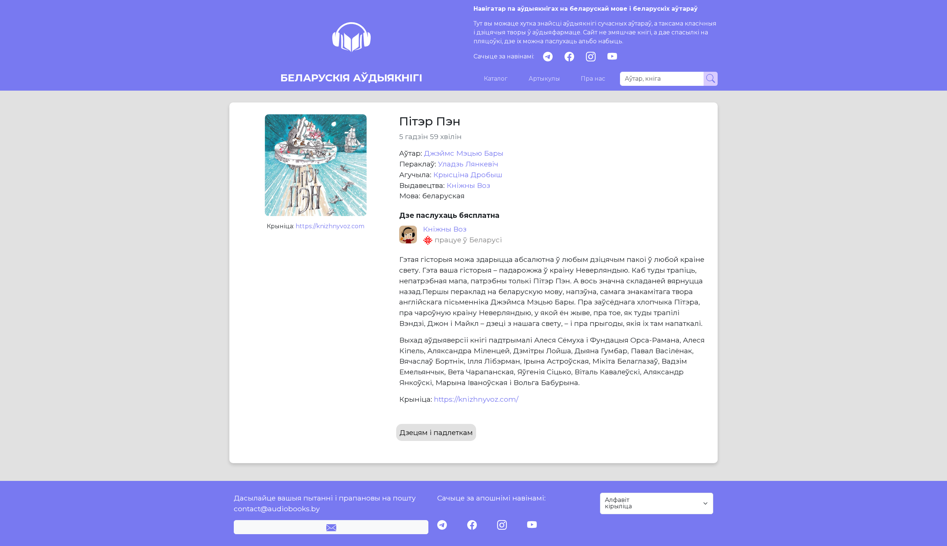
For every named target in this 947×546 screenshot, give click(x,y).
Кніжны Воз (468, 185)
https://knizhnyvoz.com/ (476, 399)
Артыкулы (544, 78)
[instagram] (591, 57)
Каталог (496, 78)
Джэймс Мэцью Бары (463, 153)
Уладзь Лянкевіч (468, 163)
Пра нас (593, 78)
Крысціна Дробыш (467, 174)
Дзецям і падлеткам (436, 432)
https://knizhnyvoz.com (330, 226)
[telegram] (548, 57)
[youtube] (612, 57)
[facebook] (569, 57)
